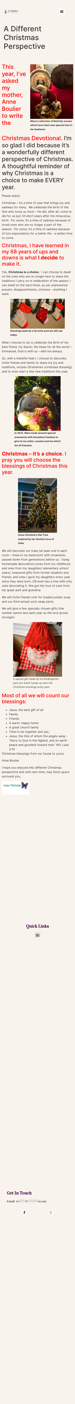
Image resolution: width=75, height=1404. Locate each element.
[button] (61, 11)
